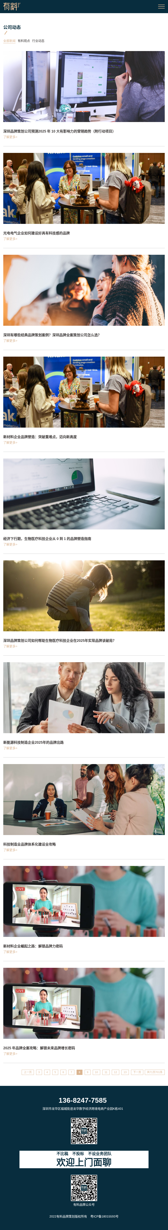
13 (125, 1072)
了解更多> (10, 137)
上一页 (28, 1072)
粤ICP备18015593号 (104, 1216)
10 (96, 1072)
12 (115, 1072)
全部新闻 (9, 40)
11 (106, 1072)
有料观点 (24, 40)
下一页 (137, 1072)
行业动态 (38, 40)
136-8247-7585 (83, 1100)
